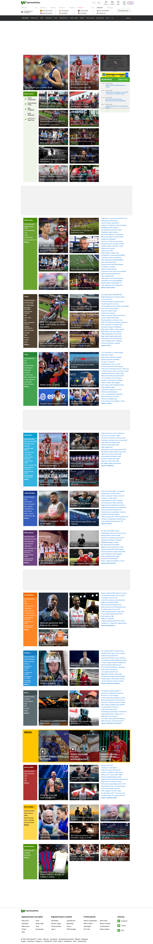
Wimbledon (27, 373)
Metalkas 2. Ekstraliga (27, 311)
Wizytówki (27, 858)
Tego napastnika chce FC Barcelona (111, 288)
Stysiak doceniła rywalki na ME (110, 447)
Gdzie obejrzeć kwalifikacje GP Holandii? (113, 707)
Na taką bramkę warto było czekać (111, 233)
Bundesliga (70, 926)
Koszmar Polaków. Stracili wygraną (111, 557)
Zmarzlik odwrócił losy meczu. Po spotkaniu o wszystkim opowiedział (83, 328)
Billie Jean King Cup (30, 380)
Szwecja (26, 335)
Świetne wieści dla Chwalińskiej (83, 388)
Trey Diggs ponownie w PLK (51, 647)
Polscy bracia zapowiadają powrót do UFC (113, 787)
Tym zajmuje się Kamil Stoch (109, 674)
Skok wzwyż (28, 514)
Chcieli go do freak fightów (109, 501)
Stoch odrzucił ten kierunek (109, 672)
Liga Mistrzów (71, 923)
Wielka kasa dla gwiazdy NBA (109, 605)
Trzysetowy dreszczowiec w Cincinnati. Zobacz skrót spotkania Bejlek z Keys (115, 374)
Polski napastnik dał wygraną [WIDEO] (112, 263)
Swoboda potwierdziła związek (110, 517)
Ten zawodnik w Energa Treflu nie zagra (112, 598)
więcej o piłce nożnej (108, 290)
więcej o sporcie (106, 526)
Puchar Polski (28, 240)
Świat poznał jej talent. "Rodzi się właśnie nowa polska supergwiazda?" (115, 519)
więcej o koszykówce (108, 628)
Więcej (26, 245)
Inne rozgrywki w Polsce (29, 326)
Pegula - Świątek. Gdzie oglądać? (111, 385)
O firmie (39, 942)
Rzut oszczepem (29, 507)
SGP (25, 318)
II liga (26, 238)
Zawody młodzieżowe (28, 330)
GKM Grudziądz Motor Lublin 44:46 (111, 337)
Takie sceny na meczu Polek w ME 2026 (83, 486)
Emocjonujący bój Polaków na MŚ (111, 459)
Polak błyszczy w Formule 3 (109, 719)
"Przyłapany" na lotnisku (108, 269)
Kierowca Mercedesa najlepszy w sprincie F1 (83, 725)
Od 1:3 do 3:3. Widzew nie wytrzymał (81, 123)
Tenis (41, 18)
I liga (25, 236)
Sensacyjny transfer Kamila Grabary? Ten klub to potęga (51, 178)
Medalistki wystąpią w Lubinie (109, 545)
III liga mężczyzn (29, 616)
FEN (25, 783)
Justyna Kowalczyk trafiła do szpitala (112, 684)
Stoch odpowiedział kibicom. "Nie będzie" (113, 670)
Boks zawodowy (29, 776)
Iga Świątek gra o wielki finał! (38, 90)
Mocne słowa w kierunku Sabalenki (81, 405)
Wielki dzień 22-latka (50, 387)
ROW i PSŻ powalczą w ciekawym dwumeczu (114, 325)
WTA (25, 366)
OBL (25, 604)
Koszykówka (100, 18)
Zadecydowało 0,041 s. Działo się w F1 (112, 717)
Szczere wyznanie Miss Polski (110, 320)
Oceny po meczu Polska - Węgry (84, 450)
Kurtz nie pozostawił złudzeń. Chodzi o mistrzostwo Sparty (52, 347)
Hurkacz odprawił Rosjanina (109, 394)
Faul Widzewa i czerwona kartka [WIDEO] (84, 127)
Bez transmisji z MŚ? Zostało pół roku (83, 685)
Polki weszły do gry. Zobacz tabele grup (112, 436)
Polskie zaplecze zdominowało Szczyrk (112, 681)
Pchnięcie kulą (28, 511)
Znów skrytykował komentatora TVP (112, 524)
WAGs (26, 818)
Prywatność (54, 942)
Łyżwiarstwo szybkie (28, 676)
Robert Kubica (28, 704)
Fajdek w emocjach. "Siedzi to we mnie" (53, 525)
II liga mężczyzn (29, 613)
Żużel (55, 18)
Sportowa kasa (28, 821)
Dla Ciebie (25, 18)
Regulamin (84, 942)
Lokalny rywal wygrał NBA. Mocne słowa (113, 623)
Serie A (69, 929)
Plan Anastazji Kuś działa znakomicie (112, 505)
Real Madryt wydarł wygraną (51, 142)
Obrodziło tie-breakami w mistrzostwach (113, 441)
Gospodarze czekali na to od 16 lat (111, 392)
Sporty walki (74, 18)
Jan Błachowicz (105, 929)
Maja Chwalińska (31, 112)
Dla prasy (46, 942)
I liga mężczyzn (29, 455)
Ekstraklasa (54, 923)
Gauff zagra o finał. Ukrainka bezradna (112, 388)
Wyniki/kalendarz (29, 227)
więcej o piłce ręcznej (108, 566)
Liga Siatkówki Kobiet (28, 452)
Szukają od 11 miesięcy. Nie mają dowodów (114, 626)
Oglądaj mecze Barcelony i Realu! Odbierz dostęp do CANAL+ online (52, 877)
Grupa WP (33, 942)
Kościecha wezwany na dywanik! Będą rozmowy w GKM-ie (84, 311)
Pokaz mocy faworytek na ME (110, 464)
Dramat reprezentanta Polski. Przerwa (112, 552)
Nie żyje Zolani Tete (107, 768)
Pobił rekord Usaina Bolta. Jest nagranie (83, 525)
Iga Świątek (28, 385)
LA (112, 18)
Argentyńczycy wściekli (108, 251)
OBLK (26, 606)
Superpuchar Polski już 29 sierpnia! (111, 543)
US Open (27, 375)
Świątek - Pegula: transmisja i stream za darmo (83, 860)
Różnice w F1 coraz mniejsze (109, 698)
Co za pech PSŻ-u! (106, 302)
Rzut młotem (28, 504)
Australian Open (29, 368)
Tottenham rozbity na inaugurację (111, 260)
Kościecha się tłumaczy (108, 316)
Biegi (25, 502)
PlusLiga (26, 449)
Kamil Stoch (103, 923)
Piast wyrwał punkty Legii (50, 106)
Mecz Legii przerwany (107, 279)
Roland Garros (28, 371)
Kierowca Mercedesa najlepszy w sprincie (113, 700)
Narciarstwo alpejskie (28, 670)
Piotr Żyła (87, 932)
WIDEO (82, 18)
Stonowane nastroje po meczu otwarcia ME (52, 486)
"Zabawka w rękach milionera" (83, 254)
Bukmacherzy (64, 18)
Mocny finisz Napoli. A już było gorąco (112, 239)
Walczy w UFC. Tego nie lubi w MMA (111, 777)
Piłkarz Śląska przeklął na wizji (110, 256)
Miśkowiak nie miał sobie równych (111, 334)
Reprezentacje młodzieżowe (28, 479)
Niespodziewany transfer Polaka (84, 566)
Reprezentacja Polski (32, 106)
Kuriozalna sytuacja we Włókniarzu (111, 330)
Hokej (26, 673)
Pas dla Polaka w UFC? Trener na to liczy (113, 796)
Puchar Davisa (28, 378)
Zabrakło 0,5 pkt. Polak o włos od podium (51, 684)
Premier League (56, 926)
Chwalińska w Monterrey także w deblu (112, 376)
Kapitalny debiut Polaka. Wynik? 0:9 (111, 286)
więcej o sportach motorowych (111, 726)
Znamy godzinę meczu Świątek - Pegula (113, 404)
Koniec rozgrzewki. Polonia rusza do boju (113, 318)
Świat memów (28, 816)
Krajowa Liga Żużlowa (28, 315)
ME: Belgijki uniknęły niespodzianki (111, 466)
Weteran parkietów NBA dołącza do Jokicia (51, 627)
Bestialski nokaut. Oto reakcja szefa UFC (113, 798)
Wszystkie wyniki (123, 10)
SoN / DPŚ (27, 320)
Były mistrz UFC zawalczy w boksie (111, 784)
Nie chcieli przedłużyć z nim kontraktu (112, 237)
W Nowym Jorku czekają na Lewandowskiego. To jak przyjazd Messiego (53, 251)
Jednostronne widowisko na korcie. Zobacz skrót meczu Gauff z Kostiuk (115, 371)
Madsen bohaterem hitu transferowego (80, 178)
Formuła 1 (27, 702)
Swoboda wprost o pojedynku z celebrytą (113, 515)
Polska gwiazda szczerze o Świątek (111, 503)
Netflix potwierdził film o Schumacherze (113, 703)
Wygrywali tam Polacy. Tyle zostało (111, 677)
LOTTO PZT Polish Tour (31, 122)
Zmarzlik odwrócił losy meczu (50, 127)
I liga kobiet (27, 458)
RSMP (26, 713)
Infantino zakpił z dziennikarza (52, 290)
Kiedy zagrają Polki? (107, 450)
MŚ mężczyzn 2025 (30, 444)
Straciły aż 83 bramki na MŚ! (109, 561)
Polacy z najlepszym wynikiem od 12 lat (112, 563)
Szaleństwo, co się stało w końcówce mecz (84, 144)
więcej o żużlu (106, 348)
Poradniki (27, 855)
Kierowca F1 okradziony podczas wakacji (113, 705)
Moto (107, 18)
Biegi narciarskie (29, 664)
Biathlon (26, 667)
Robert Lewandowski (32, 101)
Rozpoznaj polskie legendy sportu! (111, 512)
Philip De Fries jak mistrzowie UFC (48, 799)
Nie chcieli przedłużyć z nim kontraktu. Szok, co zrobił (82, 839)
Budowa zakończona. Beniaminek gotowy (113, 610)
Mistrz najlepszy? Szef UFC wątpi (111, 793)
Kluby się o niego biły (107, 621)
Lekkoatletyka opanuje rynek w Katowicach (113, 510)
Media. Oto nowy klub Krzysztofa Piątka (53, 182)
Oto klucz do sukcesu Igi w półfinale (111, 383)
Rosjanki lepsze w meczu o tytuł (53, 406)
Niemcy (26, 340)
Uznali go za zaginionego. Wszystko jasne (113, 522)
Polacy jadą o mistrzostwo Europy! (111, 341)
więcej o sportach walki (109, 800)
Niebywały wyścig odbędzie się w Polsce (113, 508)
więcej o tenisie (106, 406)
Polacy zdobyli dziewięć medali (110, 559)
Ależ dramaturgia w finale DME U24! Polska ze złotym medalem (53, 327)
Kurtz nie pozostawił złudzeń (109, 311)
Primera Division (56, 929)
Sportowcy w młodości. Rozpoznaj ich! (112, 540)
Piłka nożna (34, 18)
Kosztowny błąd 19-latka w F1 (110, 710)
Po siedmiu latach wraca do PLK (110, 612)
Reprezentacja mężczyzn (28, 471)
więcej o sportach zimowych (110, 686)
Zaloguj (130, 3)
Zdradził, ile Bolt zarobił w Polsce (81, 507)
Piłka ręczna (90, 18)
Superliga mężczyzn (30, 542)
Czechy (26, 342)
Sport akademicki (31, 117)
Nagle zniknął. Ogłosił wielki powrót (111, 339)
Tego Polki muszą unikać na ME (110, 445)
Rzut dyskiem (28, 509)
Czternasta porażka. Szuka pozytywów (84, 182)
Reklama (77, 942)
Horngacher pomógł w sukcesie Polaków (113, 679)
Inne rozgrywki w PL (30, 243)
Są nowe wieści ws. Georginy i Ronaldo (112, 246)
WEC (25, 706)
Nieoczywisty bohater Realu (50, 145)
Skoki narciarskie (29, 662)
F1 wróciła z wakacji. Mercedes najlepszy (113, 721)
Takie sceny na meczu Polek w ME (111, 457)
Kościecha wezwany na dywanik (110, 346)
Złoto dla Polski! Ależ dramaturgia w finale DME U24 (52, 123)
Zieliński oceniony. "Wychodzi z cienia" (83, 160)
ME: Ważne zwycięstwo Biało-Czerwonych (82, 85)
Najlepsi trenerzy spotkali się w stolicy (112, 550)
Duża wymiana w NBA (107, 619)
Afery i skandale (29, 823)
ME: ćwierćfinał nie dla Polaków (110, 547)
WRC (25, 709)
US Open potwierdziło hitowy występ (112, 369)
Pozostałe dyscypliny (27, 684)
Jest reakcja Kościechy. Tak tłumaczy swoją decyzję (82, 347)
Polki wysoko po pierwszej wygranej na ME (81, 468)
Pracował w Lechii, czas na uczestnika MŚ (113, 274)
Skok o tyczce (28, 516)
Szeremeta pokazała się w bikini (110, 791)
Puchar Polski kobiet (28, 464)
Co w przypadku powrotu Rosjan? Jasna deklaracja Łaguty (115, 309)
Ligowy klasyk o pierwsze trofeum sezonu (52, 564)
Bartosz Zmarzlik (105, 926)
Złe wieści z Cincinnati (107, 364)
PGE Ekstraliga (28, 305)
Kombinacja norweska (27, 680)
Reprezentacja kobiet (28, 475)
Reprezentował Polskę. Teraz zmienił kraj (83, 667)
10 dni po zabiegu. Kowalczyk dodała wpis (113, 665)
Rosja (26, 345)
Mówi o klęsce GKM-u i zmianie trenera (112, 332)
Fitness (24, 932)
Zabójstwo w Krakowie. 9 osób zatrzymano (52, 163)
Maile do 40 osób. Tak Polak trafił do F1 (112, 724)
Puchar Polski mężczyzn (28, 460)
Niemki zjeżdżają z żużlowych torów (112, 323)
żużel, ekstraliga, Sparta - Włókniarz (111, 343)
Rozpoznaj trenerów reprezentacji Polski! (113, 554)
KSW (25, 779)
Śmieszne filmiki (29, 825)
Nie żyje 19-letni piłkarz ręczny (83, 548)
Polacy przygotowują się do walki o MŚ (112, 614)
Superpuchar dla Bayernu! (81, 141)
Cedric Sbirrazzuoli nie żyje (109, 712)
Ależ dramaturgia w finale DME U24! (111, 297)
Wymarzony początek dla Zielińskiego (83, 164)
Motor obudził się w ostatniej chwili (111, 327)
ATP (25, 363)
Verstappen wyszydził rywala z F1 (83, 707)
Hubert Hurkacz (29, 387)
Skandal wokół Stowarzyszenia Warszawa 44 (114, 782)
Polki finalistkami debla (108, 390)
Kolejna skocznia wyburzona (109, 658)
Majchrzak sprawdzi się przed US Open (112, 378)
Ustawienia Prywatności (66, 942)
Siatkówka (48, 18)
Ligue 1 (53, 932)
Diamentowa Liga (29, 518)
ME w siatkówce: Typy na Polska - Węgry (115, 860)
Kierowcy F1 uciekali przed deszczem (53, 724)
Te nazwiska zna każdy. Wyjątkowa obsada (113, 663)
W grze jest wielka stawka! (109, 313)
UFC (25, 781)
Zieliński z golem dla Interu (109, 272)
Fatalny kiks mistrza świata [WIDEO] (111, 283)
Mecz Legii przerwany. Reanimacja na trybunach (81, 108)
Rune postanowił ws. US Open (110, 399)
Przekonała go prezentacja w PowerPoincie (114, 714)
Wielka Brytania (29, 333)
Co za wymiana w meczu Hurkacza (111, 381)
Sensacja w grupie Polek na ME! (82, 90)
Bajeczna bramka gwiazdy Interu (110, 276)
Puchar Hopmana (29, 382)
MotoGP (26, 711)
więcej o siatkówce (107, 468)
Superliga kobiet (29, 544)
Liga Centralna (28, 546)
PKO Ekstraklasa (29, 233)
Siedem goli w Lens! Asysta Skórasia (112, 281)
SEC (25, 323)
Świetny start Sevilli (107, 253)
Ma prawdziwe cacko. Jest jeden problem (113, 789)
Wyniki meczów (123, 85)
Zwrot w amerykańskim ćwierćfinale (111, 397)
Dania (26, 338)
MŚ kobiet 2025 (29, 447)
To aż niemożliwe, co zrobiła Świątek (82, 368)
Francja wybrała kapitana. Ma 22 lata (111, 617)
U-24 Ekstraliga (29, 308)
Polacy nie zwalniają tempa (109, 401)
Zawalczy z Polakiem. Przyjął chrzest (83, 781)
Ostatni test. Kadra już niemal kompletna (81, 627)
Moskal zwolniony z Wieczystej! (51, 109)
